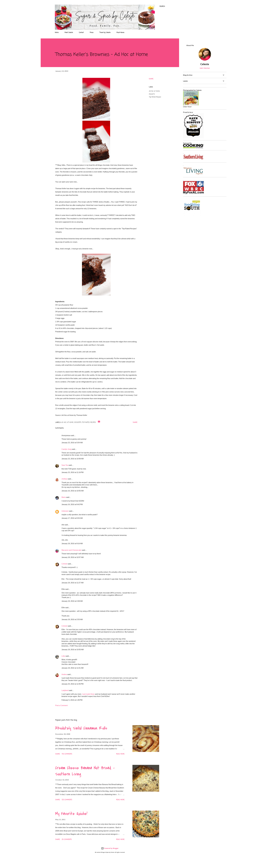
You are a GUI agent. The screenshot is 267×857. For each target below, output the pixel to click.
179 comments (67, 754)
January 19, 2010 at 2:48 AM (72, 601)
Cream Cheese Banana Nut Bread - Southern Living (85, 771)
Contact (81, 32)
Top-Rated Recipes (155, 97)
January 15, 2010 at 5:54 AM (72, 442)
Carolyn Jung (66, 449)
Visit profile (205, 68)
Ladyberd (65, 690)
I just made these (88, 694)
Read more (120, 754)
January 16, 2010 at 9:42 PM (72, 504)
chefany (64, 479)
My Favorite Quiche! (71, 814)
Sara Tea (65, 465)
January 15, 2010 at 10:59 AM (73, 459)
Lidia (64, 656)
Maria (64, 497)
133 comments (67, 800)
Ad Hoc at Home (154, 91)
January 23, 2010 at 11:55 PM (72, 684)
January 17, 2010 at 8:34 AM (72, 518)
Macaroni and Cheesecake (71, 550)
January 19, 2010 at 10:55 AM (73, 649)
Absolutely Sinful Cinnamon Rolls (81, 728)
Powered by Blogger (111, 848)
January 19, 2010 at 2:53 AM (72, 619)
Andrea (64, 674)
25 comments (67, 839)
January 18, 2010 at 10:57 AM (73, 557)
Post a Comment (61, 705)
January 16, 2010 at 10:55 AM (73, 491)
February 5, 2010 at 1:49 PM (72, 700)
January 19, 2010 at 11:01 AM (72, 668)
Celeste (64, 564)
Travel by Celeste (104, 32)
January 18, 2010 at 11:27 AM (72, 583)
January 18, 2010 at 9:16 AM (72, 543)
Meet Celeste (69, 32)
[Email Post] (99, 422)
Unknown (65, 511)
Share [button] (151, 79)
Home (57, 32)
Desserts (152, 94)
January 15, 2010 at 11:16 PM (72, 472)
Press (91, 32)
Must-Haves (120, 32)
